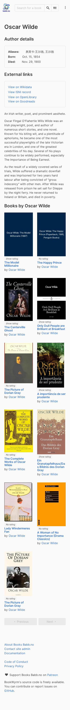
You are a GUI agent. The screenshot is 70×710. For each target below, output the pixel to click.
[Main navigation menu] (65, 7)
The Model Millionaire (11, 264)
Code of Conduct (16, 662)
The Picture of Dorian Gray (14, 391)
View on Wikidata (20, 87)
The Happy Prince (49, 262)
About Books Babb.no (19, 644)
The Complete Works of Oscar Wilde (14, 462)
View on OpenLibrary (22, 97)
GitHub (9, 690)
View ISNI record (19, 92)
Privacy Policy (14, 666)
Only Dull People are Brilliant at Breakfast (51, 327)
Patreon (52, 675)
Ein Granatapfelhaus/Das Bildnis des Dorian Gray (51, 465)
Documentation (14, 653)
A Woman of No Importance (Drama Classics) (50, 536)
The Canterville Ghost (14, 328)
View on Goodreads (21, 101)
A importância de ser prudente (51, 395)
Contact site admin (17, 649)
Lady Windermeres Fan (17, 530)
